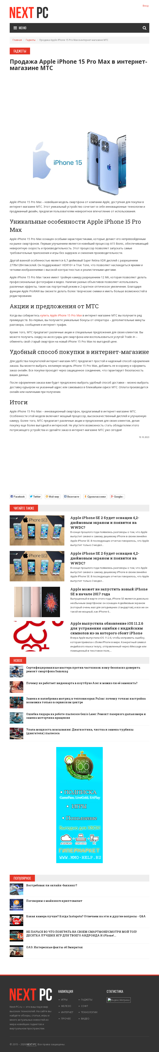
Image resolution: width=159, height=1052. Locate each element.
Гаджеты (30, 40)
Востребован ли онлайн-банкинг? (51, 885)
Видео (85, 1018)
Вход (145, 5)
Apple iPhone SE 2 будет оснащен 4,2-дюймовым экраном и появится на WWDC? (104, 522)
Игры (64, 999)
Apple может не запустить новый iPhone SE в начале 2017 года (109, 591)
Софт (84, 1006)
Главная (17, 40)
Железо (66, 1006)
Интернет (67, 1012)
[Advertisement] (79, 98)
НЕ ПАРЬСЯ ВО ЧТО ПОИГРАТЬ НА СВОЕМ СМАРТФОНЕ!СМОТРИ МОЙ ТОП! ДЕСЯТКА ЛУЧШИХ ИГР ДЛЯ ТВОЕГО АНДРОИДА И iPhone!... (81, 933)
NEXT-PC (31, 1044)
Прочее (66, 1018)
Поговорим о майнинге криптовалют (54, 901)
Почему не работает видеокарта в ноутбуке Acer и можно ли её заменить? (81, 683)
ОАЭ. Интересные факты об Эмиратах (54, 947)
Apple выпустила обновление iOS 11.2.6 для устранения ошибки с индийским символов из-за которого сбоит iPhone (106, 628)
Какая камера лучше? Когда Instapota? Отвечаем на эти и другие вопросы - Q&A (86, 916)
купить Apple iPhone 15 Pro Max (61, 315)
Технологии (89, 1012)
